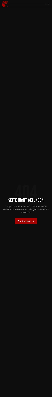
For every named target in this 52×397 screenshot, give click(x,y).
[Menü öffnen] (47, 4)
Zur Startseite (24, 221)
